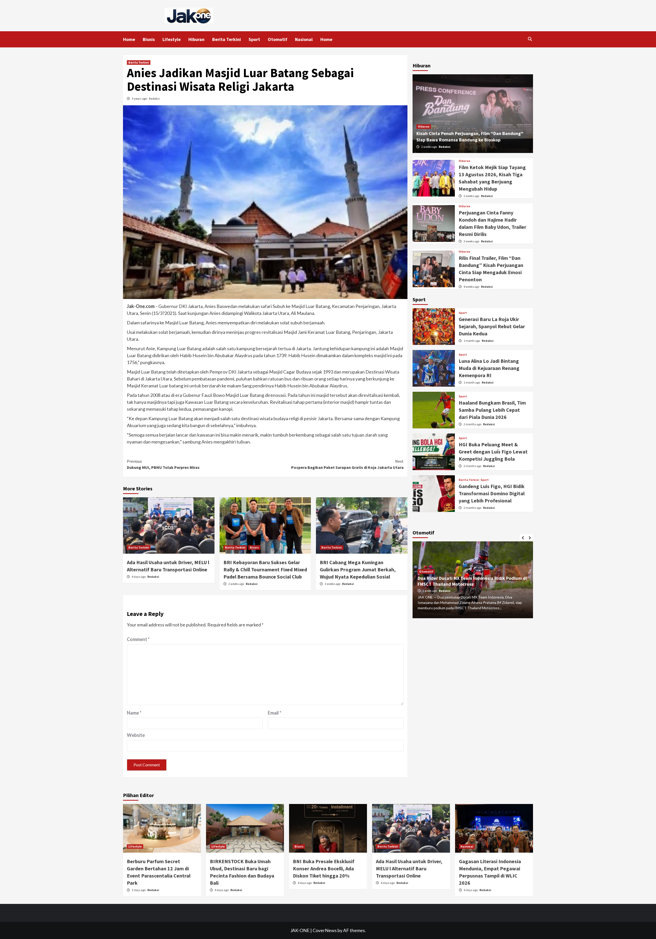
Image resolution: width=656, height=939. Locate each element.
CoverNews (325, 930)
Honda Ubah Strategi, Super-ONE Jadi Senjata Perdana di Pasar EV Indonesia (465, 581)
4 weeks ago (472, 286)
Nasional (304, 39)
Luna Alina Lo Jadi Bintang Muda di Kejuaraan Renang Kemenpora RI (489, 368)
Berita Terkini (226, 39)
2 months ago (473, 424)
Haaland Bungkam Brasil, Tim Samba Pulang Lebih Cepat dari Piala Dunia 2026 (492, 409)
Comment (138, 639)
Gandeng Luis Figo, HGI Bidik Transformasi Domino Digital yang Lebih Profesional (492, 493)
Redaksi (154, 98)
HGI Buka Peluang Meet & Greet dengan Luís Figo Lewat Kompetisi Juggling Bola (493, 451)
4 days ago (139, 577)
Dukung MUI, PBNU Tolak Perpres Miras (163, 464)
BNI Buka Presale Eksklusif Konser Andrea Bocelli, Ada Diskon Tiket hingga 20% (323, 868)
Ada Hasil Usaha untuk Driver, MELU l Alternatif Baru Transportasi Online (409, 868)
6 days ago (471, 890)
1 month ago (472, 341)
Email (274, 713)
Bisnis (149, 39)
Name (134, 713)
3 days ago (139, 890)
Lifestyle (171, 39)
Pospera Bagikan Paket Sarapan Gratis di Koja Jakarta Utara (347, 464)
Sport (254, 39)
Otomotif (277, 39)
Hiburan (196, 39)
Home (129, 39)
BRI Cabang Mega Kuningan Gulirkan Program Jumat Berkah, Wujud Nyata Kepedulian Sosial (358, 569)
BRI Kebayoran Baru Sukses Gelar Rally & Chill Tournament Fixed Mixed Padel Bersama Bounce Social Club (265, 569)
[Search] (530, 39)
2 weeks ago (236, 584)
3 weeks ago (333, 584)
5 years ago (140, 98)
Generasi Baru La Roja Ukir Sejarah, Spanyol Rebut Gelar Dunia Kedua (492, 326)
